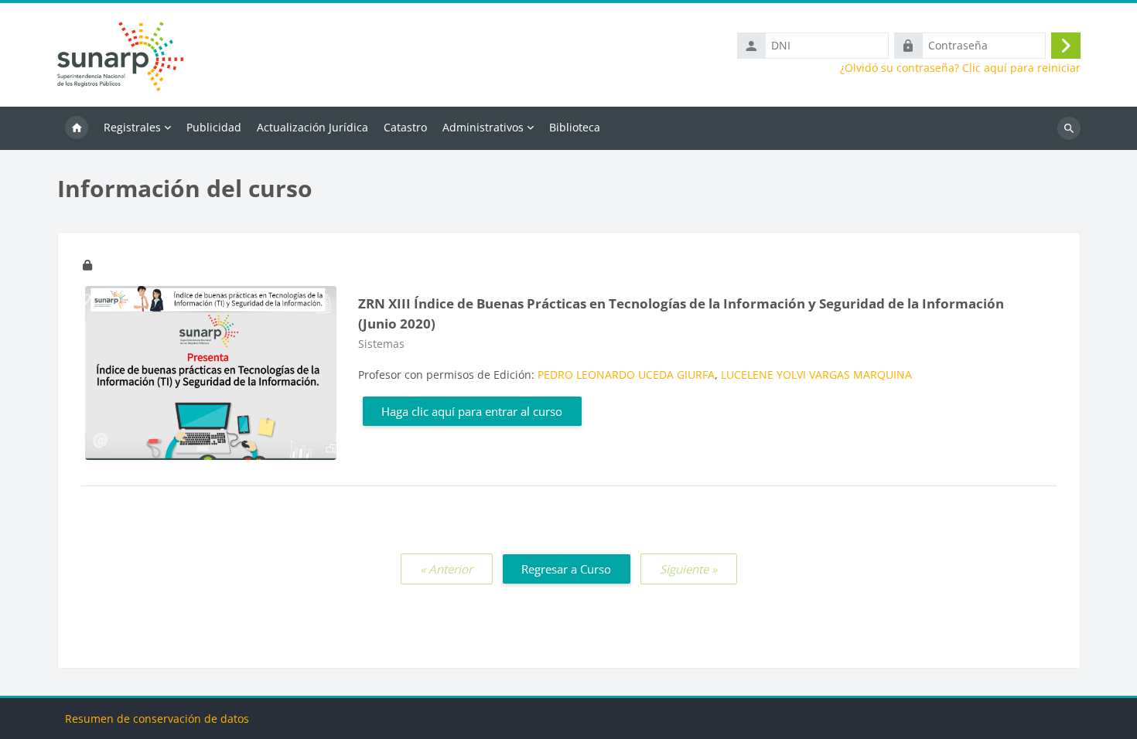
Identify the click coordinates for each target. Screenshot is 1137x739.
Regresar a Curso (566, 569)
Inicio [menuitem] (76, 128)
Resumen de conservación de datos (157, 718)
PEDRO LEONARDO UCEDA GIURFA (626, 374)
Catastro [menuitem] (405, 127)
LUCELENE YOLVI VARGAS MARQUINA (816, 374)
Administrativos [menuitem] (483, 127)
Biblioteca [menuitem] (574, 127)
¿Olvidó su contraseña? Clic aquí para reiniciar (960, 68)
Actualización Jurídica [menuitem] (312, 127)
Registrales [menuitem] (132, 127)
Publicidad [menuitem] (213, 127)
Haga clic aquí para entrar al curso (471, 411)
